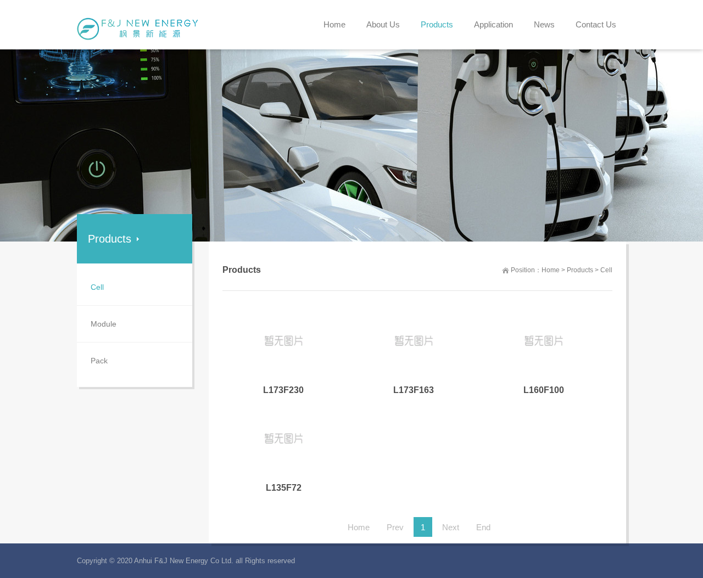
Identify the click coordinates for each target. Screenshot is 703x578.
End (483, 527)
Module (103, 323)
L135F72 (284, 487)
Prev (395, 527)
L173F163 (413, 390)
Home (551, 270)
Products (580, 270)
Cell (606, 270)
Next (450, 527)
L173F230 (283, 390)
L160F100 (543, 390)
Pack (99, 360)
